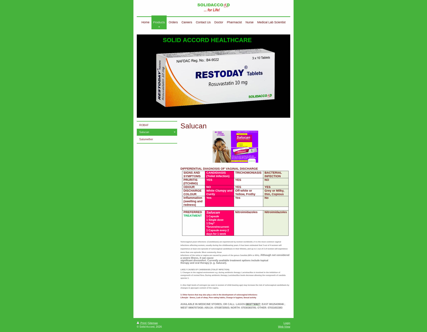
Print (143, 323)
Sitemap (153, 323)
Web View (284, 326)
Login (287, 323)
